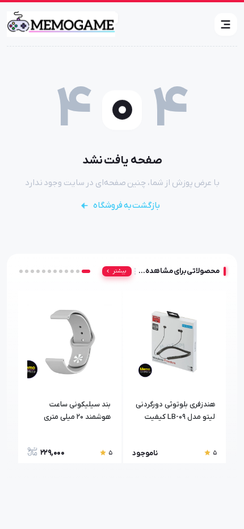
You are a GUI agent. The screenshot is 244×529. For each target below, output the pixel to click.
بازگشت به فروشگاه (126, 205)
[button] (225, 24)
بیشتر (119, 271)
